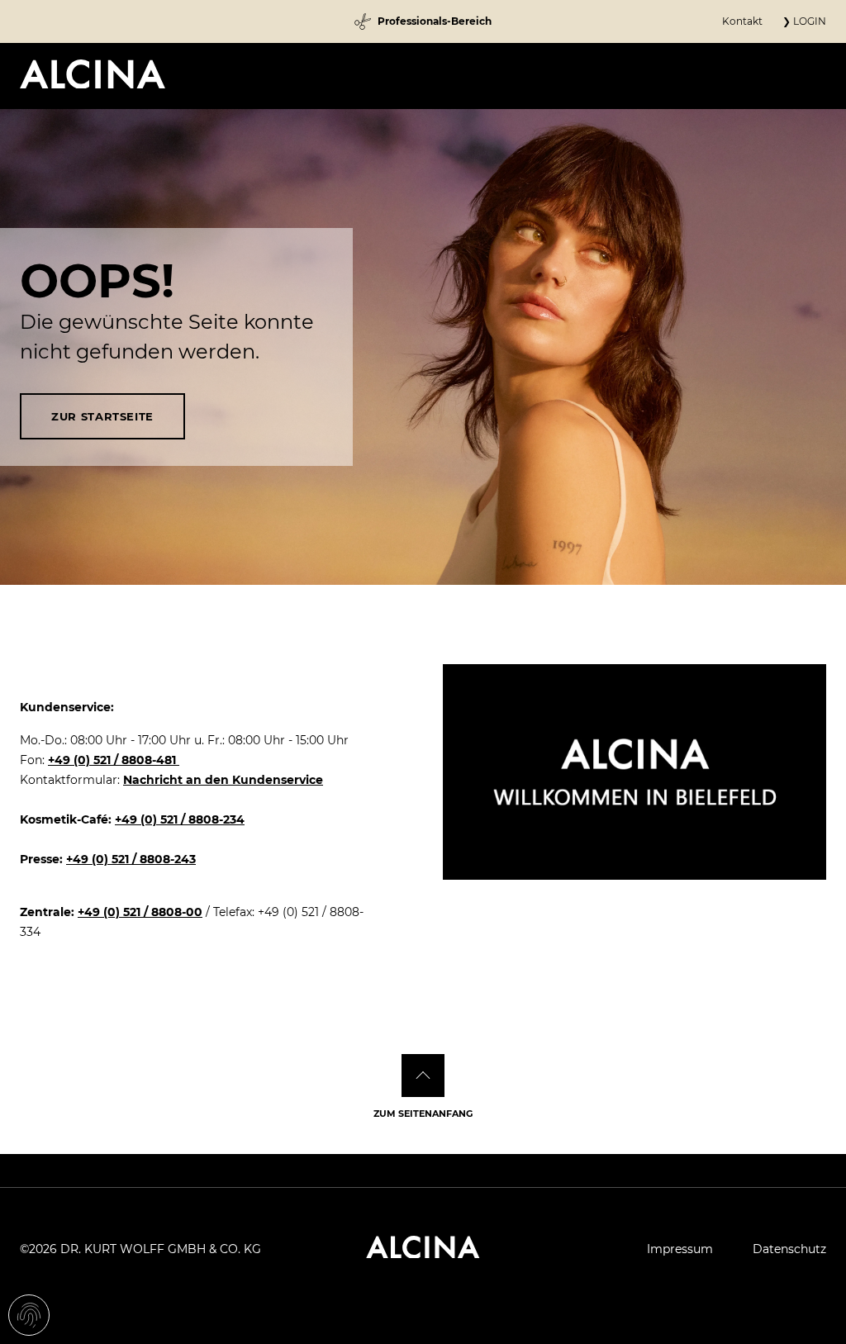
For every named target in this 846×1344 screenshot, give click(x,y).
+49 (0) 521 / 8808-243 (131, 859)
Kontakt (742, 21)
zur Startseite (102, 416)
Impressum (680, 1249)
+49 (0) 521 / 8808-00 (140, 912)
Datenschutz (789, 1249)
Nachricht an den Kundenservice (223, 779)
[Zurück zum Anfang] (423, 1075)
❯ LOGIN (804, 21)
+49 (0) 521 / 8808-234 (180, 819)
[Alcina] (92, 74)
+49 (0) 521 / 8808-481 (113, 760)
